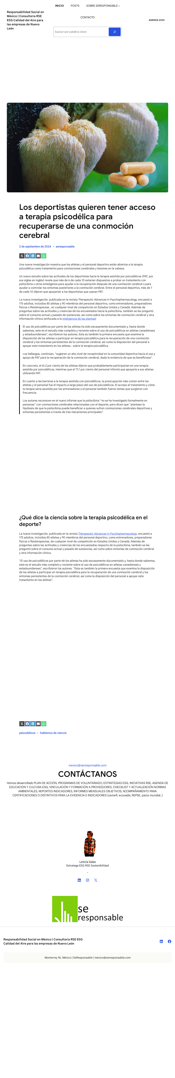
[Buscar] (115, 32)
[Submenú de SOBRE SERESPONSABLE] (119, 6)
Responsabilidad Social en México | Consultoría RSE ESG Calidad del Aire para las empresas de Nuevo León (25, 20)
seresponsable (65, 246)
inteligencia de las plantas (78, 319)
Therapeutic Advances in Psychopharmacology (107, 533)
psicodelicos (27, 733)
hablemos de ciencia (53, 733)
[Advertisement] (87, 68)
